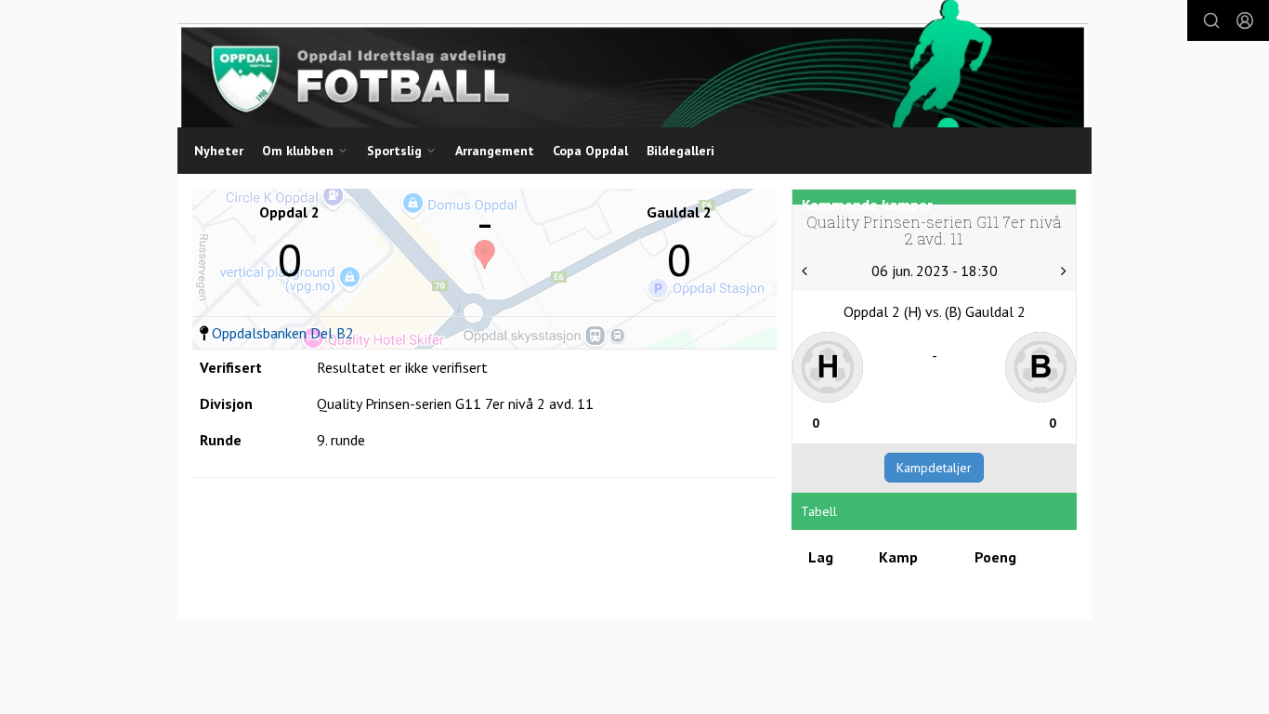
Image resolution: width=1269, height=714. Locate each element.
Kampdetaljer (934, 467)
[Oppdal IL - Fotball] (632, 63)
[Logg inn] (1245, 20)
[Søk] (1211, 20)
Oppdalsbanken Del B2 (283, 333)
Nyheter (218, 150)
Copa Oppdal (590, 150)
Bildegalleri (680, 150)
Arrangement (494, 150)
